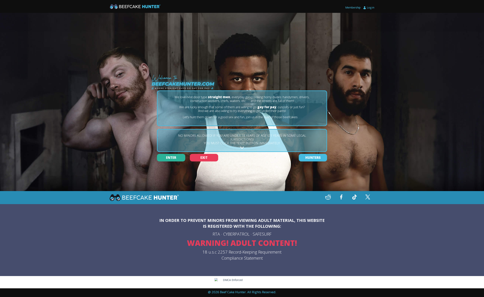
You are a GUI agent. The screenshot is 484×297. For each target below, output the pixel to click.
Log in (370, 7)
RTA (216, 234)
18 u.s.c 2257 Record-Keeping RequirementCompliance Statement (242, 255)
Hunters (313, 157)
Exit (204, 157)
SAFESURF (262, 234)
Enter (171, 157)
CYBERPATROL (236, 234)
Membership (353, 7)
